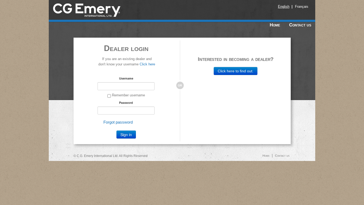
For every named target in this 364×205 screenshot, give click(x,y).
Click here (147, 64)
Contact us (300, 24)
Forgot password (118, 122)
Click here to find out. (235, 71)
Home (275, 24)
